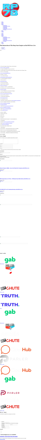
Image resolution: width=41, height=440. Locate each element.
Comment (1, 143)
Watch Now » (2, 170)
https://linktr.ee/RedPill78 (3, 104)
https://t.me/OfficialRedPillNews (7, 108)
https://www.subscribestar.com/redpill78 (9, 121)
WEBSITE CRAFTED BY (5, 436)
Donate (2, 31)
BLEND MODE (14, 436)
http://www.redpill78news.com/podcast (5, 107)
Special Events (5, 38)
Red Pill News (5, 25)
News (2, 30)
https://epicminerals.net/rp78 (3, 97)
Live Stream (4, 29)
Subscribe (1, 429)
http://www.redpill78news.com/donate (5, 103)
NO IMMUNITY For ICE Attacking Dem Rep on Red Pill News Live (11, 189)
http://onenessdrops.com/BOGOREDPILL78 (6, 77)
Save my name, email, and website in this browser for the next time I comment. (11, 149)
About (2, 21)
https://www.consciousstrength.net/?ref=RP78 (6, 93)
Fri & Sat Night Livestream (6, 37)
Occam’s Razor (5, 27)
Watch (2, 24)
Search (1, 152)
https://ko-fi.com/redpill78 (5, 124)
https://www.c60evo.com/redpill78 (4, 67)
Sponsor (3, 35)
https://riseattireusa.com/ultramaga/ (16, 100)
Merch (2, 23)
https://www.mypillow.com (3, 85)
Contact (3, 43)
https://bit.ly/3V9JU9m (3, 89)
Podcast (3, 22)
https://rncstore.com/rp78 (3, 81)
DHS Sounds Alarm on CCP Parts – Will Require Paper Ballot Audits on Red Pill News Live (15, 178)
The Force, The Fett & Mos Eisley (7, 40)
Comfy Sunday (5, 28)
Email (1, 146)
